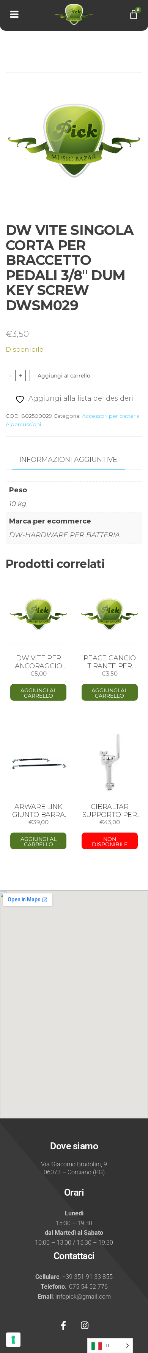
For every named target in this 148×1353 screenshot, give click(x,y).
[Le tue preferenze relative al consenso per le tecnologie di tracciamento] (13, 1339)
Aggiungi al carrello (64, 375)
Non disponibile (110, 842)
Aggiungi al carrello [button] (38, 693)
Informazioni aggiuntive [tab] (68, 459)
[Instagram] (84, 1325)
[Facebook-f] (63, 1325)
